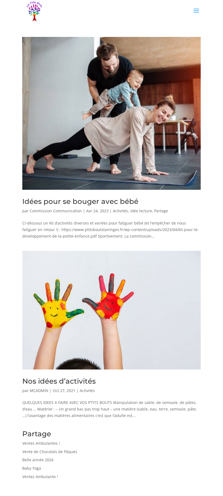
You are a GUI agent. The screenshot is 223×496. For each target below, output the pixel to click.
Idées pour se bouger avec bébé (80, 201)
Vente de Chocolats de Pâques (49, 451)
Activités (120, 210)
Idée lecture (141, 210)
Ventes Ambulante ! (40, 476)
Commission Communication (56, 210)
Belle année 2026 (38, 459)
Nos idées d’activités (59, 381)
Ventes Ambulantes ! (41, 443)
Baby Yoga (31, 468)
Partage (161, 210)
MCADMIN (39, 390)
